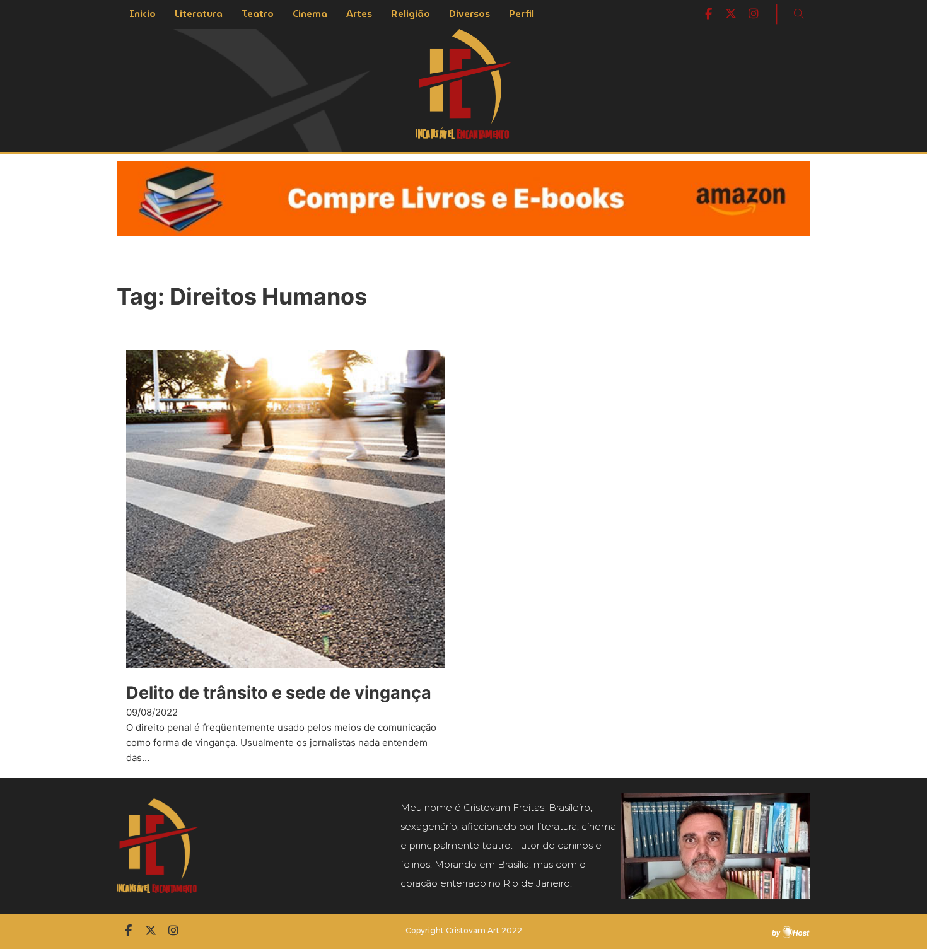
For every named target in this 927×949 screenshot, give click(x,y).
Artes (359, 13)
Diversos (469, 13)
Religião (410, 13)
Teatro (258, 13)
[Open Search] (799, 14)
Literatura (199, 13)
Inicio (142, 13)
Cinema (310, 13)
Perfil (521, 13)
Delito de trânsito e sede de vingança (278, 692)
